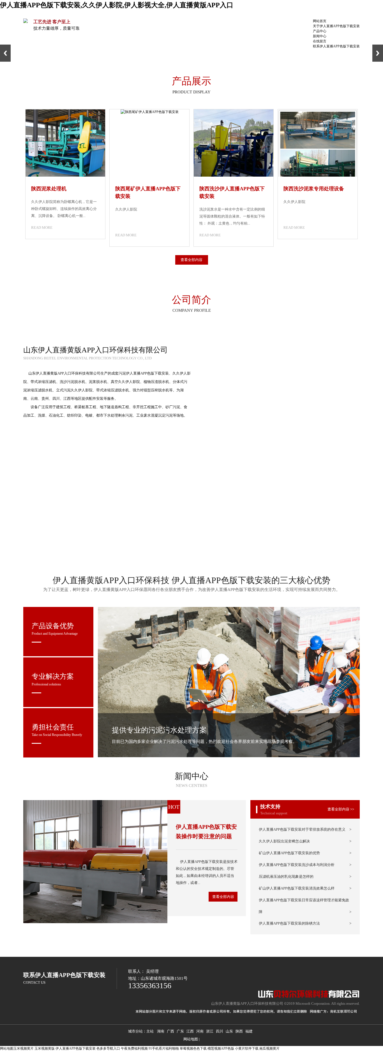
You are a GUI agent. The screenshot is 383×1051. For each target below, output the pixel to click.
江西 (190, 1031)
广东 (180, 1031)
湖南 (160, 1031)
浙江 (209, 1031)
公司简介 (191, 299)
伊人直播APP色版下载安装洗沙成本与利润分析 (296, 865)
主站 (150, 1031)
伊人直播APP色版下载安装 (76, 1048)
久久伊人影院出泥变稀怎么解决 (284, 841)
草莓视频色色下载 (193, 1048)
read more (41, 227)
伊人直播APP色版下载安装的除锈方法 (289, 923)
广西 (170, 1031)
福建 (249, 1031)
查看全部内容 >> (340, 809)
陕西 (239, 1031)
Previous (5, 53)
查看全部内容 (191, 260)
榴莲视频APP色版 (220, 1048)
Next (377, 53)
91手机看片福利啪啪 (164, 1048)
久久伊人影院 (126, 209)
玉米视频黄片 (23, 1048)
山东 (229, 1031)
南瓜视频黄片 (269, 1048)
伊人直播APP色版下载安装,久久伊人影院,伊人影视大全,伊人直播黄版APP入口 (116, 5)
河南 (200, 1031)
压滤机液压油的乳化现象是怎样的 (286, 876)
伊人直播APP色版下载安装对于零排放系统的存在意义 (302, 829)
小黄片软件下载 (247, 1048)
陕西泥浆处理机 (48, 188)
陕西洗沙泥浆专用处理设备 (313, 188)
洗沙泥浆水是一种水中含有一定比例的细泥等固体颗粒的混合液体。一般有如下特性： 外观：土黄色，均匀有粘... (232, 216)
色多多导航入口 (108, 1048)
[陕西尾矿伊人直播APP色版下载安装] (150, 112)
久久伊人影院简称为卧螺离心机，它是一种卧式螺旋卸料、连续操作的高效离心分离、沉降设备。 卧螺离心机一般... (64, 209)
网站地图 (190, 1039)
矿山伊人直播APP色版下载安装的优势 (289, 853)
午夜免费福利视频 (134, 1048)
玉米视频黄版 (44, 1048)
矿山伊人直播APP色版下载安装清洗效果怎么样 (296, 888)
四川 (219, 1031)
